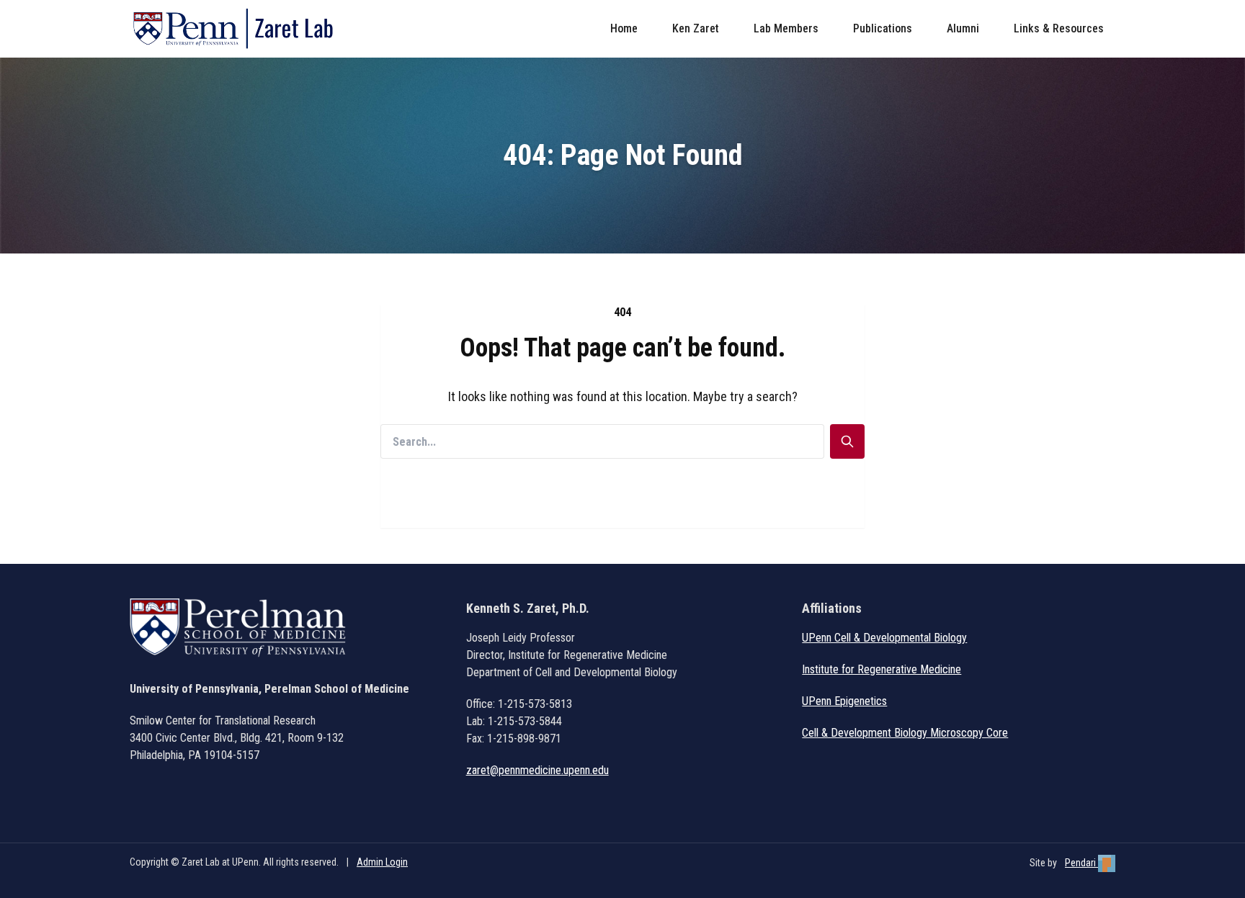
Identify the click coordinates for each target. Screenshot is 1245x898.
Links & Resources (1059, 28)
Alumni (963, 28)
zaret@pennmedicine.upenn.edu (537, 770)
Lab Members (786, 28)
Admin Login (382, 862)
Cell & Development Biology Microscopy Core (905, 733)
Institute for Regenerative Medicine (881, 669)
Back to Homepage (622, 510)
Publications (882, 28)
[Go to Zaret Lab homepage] (240, 28)
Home (624, 28)
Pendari (1081, 862)
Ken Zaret (695, 28)
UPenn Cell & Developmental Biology (884, 638)
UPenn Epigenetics (844, 701)
